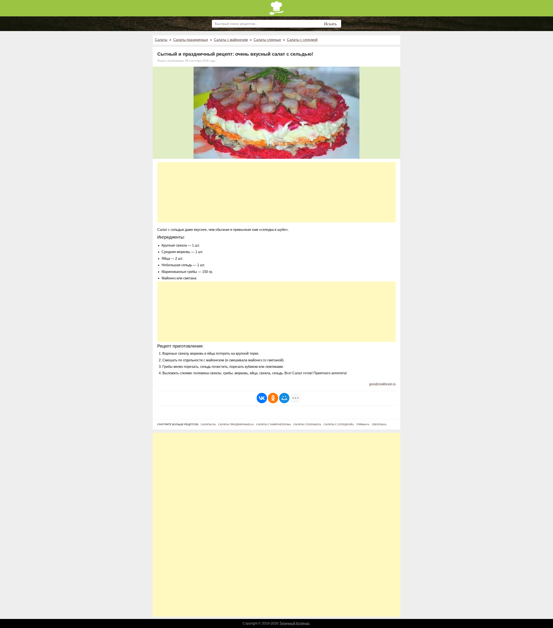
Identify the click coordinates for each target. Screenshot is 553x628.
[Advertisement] (276, 192)
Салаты (161, 40)
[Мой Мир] (284, 398)
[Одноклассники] (273, 398)
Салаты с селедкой (302, 40)
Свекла (379, 424)
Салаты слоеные (267, 40)
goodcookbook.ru (382, 384)
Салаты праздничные (190, 40)
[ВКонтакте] (262, 398)
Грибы (362, 424)
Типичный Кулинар (294, 623)
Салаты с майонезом (231, 40)
